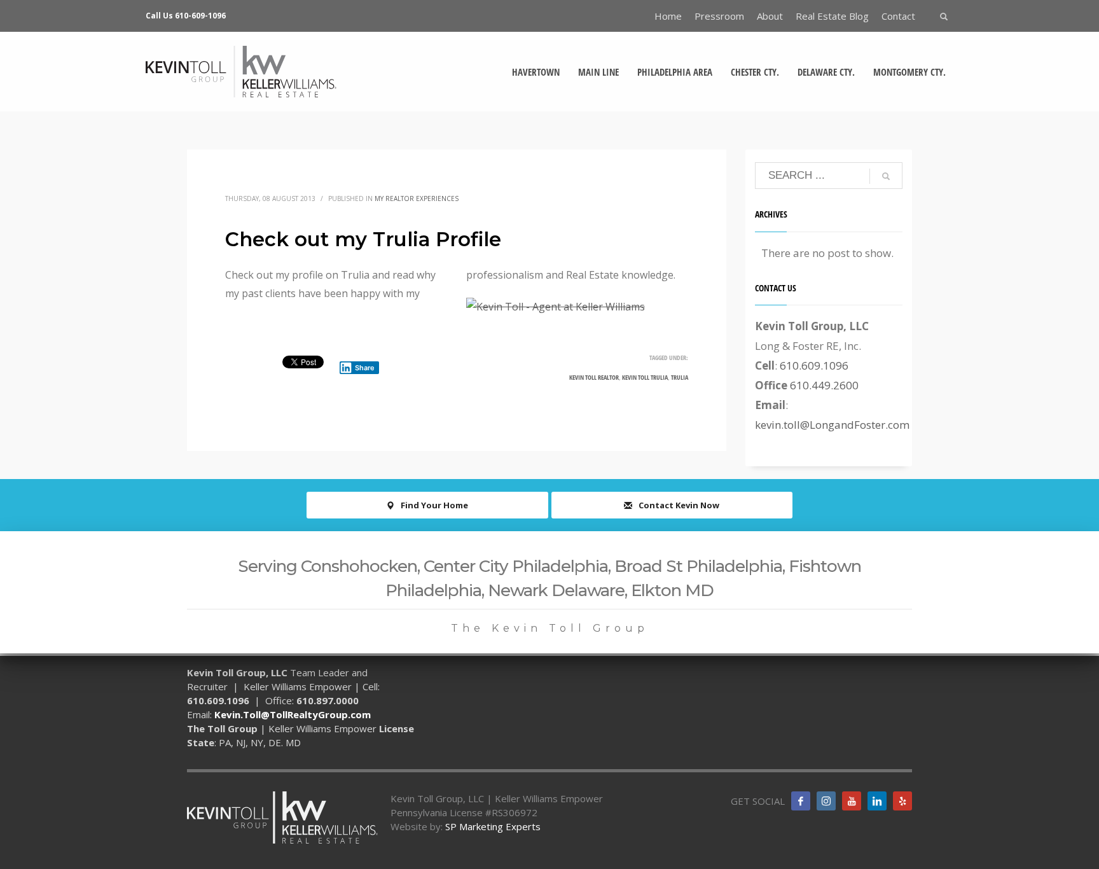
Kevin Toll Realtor (594, 377)
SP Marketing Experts (493, 826)
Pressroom (719, 16)
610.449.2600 (824, 385)
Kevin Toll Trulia (645, 377)
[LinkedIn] (877, 800)
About (770, 16)
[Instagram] (826, 800)
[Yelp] (902, 800)
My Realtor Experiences (417, 198)
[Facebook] (800, 800)
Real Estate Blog (832, 16)
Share (365, 367)
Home (668, 16)
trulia (679, 377)
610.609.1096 (814, 365)
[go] (885, 176)
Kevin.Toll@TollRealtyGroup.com (292, 714)
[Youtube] (851, 800)
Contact (898, 16)
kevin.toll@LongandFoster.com (832, 424)
